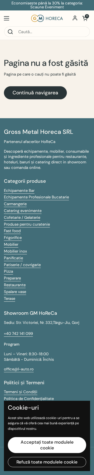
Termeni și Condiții (20, 391)
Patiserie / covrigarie (22, 264)
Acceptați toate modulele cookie (47, 444)
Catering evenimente (23, 210)
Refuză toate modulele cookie (47, 462)
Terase (9, 298)
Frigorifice (13, 237)
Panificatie (13, 258)
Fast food (12, 230)
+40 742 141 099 (18, 333)
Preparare (12, 278)
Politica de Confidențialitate (29, 398)
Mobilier (11, 244)
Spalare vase (15, 291)
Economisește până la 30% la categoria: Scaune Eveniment (47, 5)
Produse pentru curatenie (27, 224)
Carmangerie (15, 204)
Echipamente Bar (19, 190)
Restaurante (15, 285)
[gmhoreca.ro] (47, 18)
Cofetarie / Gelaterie (22, 217)
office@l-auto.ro (19, 369)
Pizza (8, 271)
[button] (85, 18)
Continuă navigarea (35, 92)
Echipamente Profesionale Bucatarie (36, 197)
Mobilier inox (15, 251)
